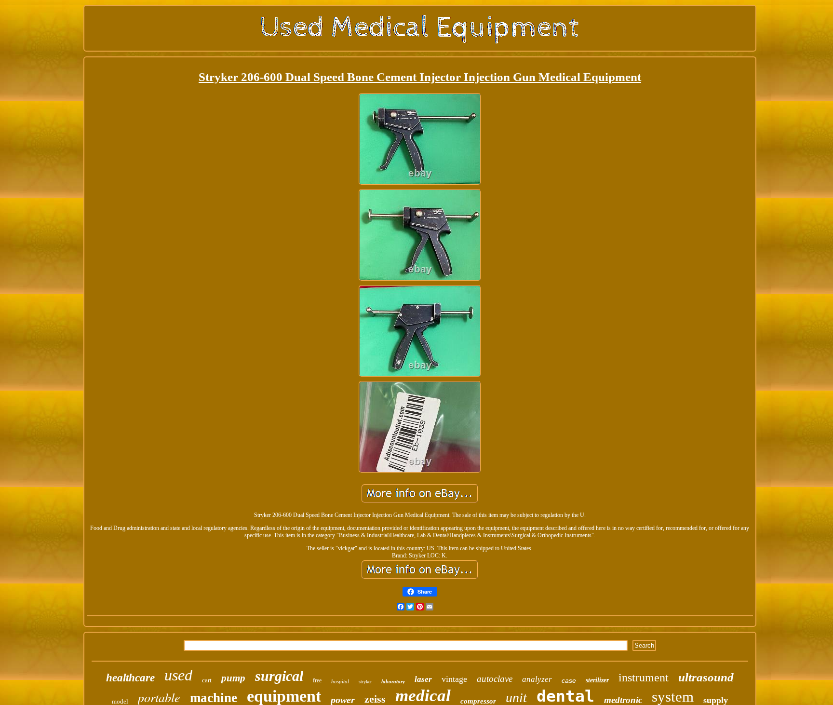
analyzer (537, 679)
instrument (643, 677)
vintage (454, 679)
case (569, 680)
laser (423, 679)
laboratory (393, 681)
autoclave (494, 679)
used (178, 675)
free (317, 680)
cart (207, 680)
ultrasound (706, 677)
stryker (365, 681)
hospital (340, 681)
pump (233, 678)
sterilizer (597, 680)
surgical (279, 676)
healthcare (130, 678)
